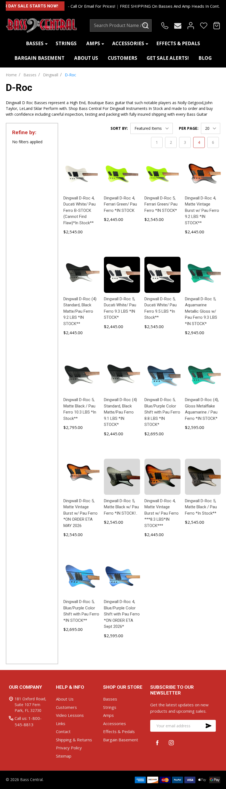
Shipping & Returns (74, 739)
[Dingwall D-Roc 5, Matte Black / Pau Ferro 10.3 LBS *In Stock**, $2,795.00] (81, 376)
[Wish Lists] (203, 25)
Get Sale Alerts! (168, 58)
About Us (86, 58)
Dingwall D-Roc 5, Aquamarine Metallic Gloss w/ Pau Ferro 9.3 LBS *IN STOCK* (201, 311)
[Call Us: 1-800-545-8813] (164, 25)
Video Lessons (70, 715)
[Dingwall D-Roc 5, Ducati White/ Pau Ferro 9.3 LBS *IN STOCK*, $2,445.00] (122, 275)
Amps (93, 43)
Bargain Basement (39, 58)
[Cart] (216, 25)
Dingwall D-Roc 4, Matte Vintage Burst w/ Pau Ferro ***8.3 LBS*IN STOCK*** (161, 513)
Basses (35, 43)
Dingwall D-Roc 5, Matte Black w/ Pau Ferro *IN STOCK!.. (121, 507)
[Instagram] (171, 742)
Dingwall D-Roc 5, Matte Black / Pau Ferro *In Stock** (201, 507)
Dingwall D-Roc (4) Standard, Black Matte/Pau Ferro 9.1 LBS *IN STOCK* (120, 412)
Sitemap (63, 756)
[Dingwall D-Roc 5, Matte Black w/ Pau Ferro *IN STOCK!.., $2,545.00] (122, 477)
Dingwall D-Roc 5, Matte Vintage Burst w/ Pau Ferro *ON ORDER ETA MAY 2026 (80, 513)
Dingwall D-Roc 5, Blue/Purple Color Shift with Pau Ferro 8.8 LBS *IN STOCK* (162, 412)
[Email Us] (177, 25)
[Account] (190, 25)
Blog (205, 58)
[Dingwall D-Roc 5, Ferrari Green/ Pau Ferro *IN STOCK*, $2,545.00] (162, 174)
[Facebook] (157, 742)
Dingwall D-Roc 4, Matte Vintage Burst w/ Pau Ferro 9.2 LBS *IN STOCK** (202, 210)
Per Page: (188, 128)
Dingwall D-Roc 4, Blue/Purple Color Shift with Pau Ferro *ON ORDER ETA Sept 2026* (122, 614)
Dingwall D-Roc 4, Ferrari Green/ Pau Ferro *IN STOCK (120, 204)
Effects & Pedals (178, 43)
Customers (122, 58)
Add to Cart (81, 246)
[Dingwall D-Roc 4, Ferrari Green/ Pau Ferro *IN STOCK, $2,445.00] (122, 174)
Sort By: (119, 128)
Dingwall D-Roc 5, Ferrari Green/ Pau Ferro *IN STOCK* (160, 204)
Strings (66, 43)
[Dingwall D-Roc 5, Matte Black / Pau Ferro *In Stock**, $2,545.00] (203, 477)
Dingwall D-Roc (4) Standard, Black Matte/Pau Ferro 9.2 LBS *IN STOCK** (79, 311)
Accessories (128, 43)
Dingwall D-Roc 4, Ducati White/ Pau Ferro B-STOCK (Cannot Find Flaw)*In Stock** (79, 210)
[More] (46, 43)
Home (11, 74)
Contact (63, 731)
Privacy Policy (69, 747)
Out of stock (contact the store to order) (81, 646)
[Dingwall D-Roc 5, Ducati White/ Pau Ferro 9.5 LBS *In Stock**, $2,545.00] (162, 275)
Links (60, 723)
